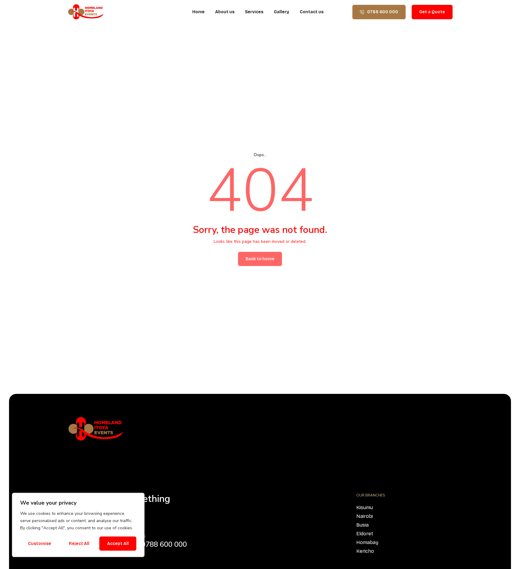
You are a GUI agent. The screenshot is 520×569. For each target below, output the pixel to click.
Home (198, 11)
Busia (362, 525)
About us (224, 11)
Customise (39, 543)
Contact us (311, 11)
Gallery (281, 11)
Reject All (79, 543)
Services (254, 11)
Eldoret (364, 534)
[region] (78, 525)
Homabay (367, 542)
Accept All (118, 543)
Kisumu (364, 507)
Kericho (365, 551)
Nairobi (364, 516)
